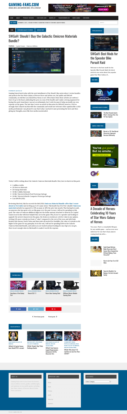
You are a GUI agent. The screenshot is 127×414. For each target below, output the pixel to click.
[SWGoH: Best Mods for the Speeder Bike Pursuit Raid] (104, 50)
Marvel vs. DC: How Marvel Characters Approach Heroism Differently (110, 133)
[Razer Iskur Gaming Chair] (54, 288)
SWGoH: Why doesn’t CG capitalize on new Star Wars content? (72, 352)
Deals (12, 291)
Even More (86, 18)
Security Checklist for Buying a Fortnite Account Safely (110, 273)
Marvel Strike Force (97, 126)
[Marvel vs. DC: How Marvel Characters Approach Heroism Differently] (96, 135)
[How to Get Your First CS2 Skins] (96, 265)
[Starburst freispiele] (95, 176)
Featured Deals (16, 275)
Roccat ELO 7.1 (32, 293)
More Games (76, 18)
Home (11, 18)
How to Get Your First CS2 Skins (110, 262)
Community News (69, 342)
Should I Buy (31, 342)
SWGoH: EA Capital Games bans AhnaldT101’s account (16, 347)
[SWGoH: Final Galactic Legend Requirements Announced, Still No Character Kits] (54, 339)
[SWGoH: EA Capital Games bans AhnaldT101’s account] (13, 339)
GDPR (49, 395)
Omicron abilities (31, 46)
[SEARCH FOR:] (108, 22)
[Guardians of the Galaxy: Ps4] (18, 288)
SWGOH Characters (70, 347)
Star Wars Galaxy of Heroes (25, 30)
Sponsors (50, 403)
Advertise (50, 399)
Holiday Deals (19, 291)
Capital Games (20, 46)
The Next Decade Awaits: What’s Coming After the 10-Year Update (110, 115)
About (18, 18)
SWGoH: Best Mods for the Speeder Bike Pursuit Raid (104, 58)
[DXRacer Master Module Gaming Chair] (71, 288)
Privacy (50, 391)
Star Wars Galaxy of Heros (99, 107)
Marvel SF (52, 18)
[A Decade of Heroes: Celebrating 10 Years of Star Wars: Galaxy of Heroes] (104, 205)
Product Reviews (28, 18)
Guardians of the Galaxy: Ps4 (17, 294)
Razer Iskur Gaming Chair (53, 293)
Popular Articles (69, 344)
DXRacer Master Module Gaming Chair (70, 294)
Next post (51, 317)
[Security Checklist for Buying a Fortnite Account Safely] (96, 275)
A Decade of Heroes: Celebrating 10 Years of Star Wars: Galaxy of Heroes (103, 215)
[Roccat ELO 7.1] (36, 288)
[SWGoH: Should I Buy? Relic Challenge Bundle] (35, 339)
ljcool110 (19, 90)
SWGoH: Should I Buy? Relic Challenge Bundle (35, 347)
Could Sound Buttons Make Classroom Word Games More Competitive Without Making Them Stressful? (110, 251)
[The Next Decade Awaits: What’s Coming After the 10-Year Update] (96, 117)
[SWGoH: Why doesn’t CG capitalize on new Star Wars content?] (72, 339)
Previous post (39, 317)
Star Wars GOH (41, 18)
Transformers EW (64, 18)
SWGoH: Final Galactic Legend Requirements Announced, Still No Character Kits (52, 351)
